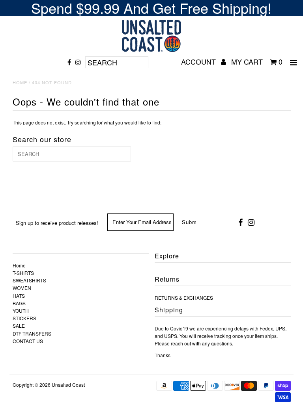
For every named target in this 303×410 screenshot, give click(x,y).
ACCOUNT (199, 61)
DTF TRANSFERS (32, 333)
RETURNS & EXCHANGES (184, 297)
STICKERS (24, 318)
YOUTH (21, 310)
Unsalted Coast (68, 384)
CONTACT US (28, 341)
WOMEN (22, 287)
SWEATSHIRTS (29, 280)
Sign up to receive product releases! (57, 222)
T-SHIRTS (23, 272)
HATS (19, 295)
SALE (19, 325)
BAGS (19, 303)
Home (20, 82)
